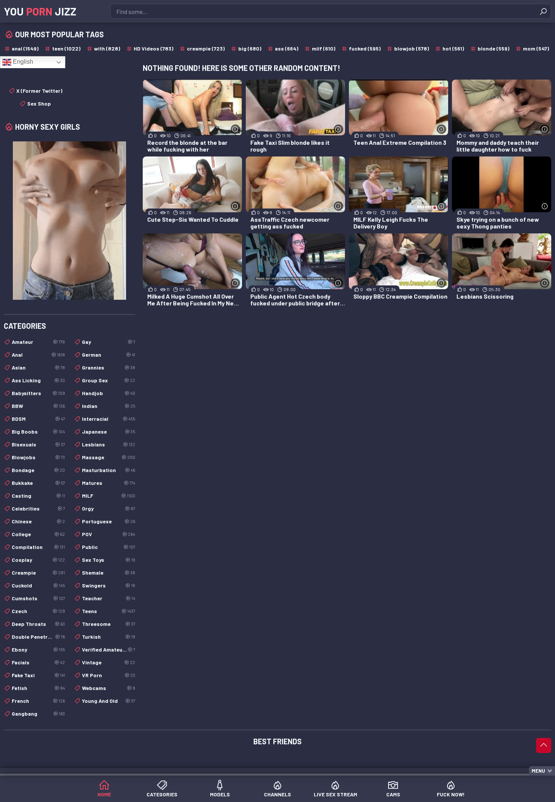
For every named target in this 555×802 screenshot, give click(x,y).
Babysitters (38, 393)
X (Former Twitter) (39, 90)
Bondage (38, 470)
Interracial (108, 419)
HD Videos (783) (153, 48)
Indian (108, 406)
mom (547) (536, 48)
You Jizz (40, 11)
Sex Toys (108, 560)
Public (108, 547)
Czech (38, 611)
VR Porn (108, 675)
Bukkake (38, 483)
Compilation (38, 547)
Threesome (108, 624)
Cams (393, 794)
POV (108, 534)
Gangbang (38, 713)
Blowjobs (38, 457)
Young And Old (108, 701)
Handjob (108, 393)
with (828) (107, 48)
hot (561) (453, 48)
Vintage (108, 662)
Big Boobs (38, 431)
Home (104, 794)
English (22, 61)
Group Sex (108, 380)
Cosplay (38, 560)
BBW (38, 406)
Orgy (108, 508)
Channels (277, 794)
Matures (108, 483)
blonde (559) (493, 48)
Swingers (108, 585)
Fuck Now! (451, 794)
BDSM (38, 419)
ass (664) (286, 48)
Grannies (108, 367)
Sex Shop (39, 103)
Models (220, 794)
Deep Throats (38, 624)
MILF (108, 495)
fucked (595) (365, 48)
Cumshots (38, 598)
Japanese (108, 431)
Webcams (108, 688)
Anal (38, 354)
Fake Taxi (38, 675)
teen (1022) (66, 48)
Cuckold (38, 585)
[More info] (235, 129)
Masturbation (108, 470)
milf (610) (323, 48)
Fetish (38, 688)
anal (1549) (25, 48)
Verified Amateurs (108, 649)
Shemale (108, 572)
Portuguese (108, 521)
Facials (38, 662)
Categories (161, 794)
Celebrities (38, 508)
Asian (38, 367)
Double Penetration (38, 636)
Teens (108, 611)
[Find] (543, 11)
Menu (538, 771)
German (108, 354)
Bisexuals (38, 444)
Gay (108, 342)
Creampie (38, 572)
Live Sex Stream (335, 794)
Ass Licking (38, 380)
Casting (38, 495)
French (38, 701)
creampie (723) (206, 48)
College (38, 534)
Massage (108, 457)
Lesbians (108, 444)
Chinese (38, 521)
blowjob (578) (411, 48)
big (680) (249, 48)
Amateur (38, 342)
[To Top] (543, 745)
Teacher (108, 598)
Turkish (108, 636)
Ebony (38, 649)
